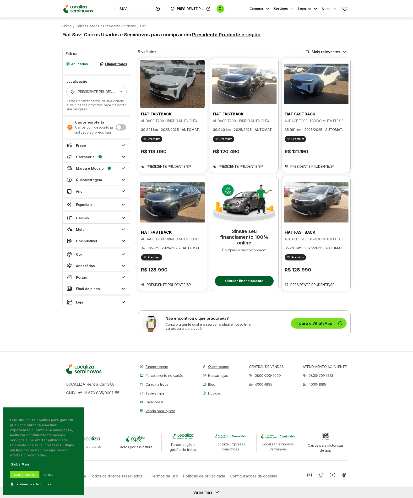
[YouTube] (332, 476)
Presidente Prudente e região (226, 35)
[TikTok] (321, 476)
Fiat (143, 26)
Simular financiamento (244, 281)
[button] (260, 384)
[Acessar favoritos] (345, 8)
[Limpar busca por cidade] (208, 8)
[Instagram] (309, 476)
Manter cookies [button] (25, 474)
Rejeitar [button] (48, 474)
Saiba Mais (20, 464)
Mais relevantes (326, 51)
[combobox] (136, 8)
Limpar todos (116, 64)
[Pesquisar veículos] (220, 9)
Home (67, 26)
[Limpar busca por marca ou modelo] (157, 8)
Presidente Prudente (119, 26)
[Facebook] (344, 476)
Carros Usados (87, 26)
